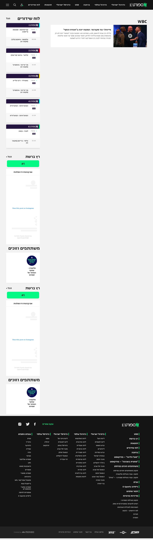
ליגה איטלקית (80, 456)
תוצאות (48, 5)
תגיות (135, 514)
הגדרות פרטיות (64, 532)
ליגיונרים (101, 449)
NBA (47, 438)
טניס (136, 482)
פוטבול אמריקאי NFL (23, 480)
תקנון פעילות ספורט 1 (129, 500)
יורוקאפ (46, 445)
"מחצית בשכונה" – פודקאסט (124, 461)
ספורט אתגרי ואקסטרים (26, 488)
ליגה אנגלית (81, 445)
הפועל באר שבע (98, 477)
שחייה (28, 449)
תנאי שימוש (132, 491)
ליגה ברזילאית (80, 473)
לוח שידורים (34, 5)
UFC (29, 463)
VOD (77, 5)
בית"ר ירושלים (98, 463)
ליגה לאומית (100, 442)
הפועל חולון (63, 452)
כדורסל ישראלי (63, 5)
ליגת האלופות (80, 438)
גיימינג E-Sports (130, 487)
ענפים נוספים (24, 434)
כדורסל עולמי (43, 434)
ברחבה (86, 5)
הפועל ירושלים (62, 456)
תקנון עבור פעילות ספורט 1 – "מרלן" (123, 477)
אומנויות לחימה (25, 492)
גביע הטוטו (100, 445)
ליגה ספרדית (81, 452)
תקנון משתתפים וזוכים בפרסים (125, 471)
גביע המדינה (100, 452)
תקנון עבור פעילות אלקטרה (127, 474)
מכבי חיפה (100, 459)
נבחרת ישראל (99, 456)
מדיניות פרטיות (130, 496)
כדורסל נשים (63, 445)
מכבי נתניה (100, 480)
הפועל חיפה (100, 473)
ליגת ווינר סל (63, 438)
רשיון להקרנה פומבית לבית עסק (125, 504)
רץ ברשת (133, 439)
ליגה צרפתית (81, 459)
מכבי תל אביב (99, 466)
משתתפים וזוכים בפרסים (126, 466)
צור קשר (88, 532)
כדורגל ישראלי (118, 5)
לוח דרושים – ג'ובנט (130, 511)
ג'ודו (29, 452)
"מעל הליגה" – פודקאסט (126, 457)
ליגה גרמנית (81, 449)
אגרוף (28, 456)
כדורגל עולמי (101, 5)
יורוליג (46, 442)
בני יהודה (101, 484)
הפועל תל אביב (98, 470)
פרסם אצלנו (98, 532)
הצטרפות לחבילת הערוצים (127, 507)
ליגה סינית (82, 470)
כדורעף (28, 445)
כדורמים (28, 477)
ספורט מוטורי (25, 473)
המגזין (135, 518)
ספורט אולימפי (25, 459)
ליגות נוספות (81, 477)
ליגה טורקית (81, 466)
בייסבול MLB (26, 484)
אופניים (28, 470)
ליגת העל (101, 438)
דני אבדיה (64, 459)
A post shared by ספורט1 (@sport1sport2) (23, 237)
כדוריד (28, 442)
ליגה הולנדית (81, 463)
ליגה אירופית (81, 442)
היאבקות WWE (25, 466)
